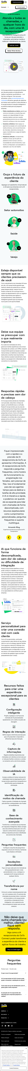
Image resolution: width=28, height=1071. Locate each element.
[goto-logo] (14, 1005)
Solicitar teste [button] (14, 45)
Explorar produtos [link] (17, 2)
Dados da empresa (19, 1037)
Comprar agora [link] (21, 7)
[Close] (26, 1048)
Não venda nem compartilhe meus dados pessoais (7, 1046)
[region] (14, 1058)
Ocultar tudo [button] (13, 969)
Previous (8, 537)
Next (19, 537)
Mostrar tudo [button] (4, 969)
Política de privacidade (20, 1034)
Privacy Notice (6, 1065)
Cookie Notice (16, 1065)
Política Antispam (5, 1037)
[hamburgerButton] (25, 2)
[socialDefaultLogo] (2, 1026)
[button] (14, 66)
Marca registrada (5, 1041)
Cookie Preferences (14, 1068)
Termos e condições (6, 1034)
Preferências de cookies (20, 1041)
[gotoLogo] (4, 2)
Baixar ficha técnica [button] (14, 51)
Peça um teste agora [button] (14, 949)
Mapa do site (18, 1044)
